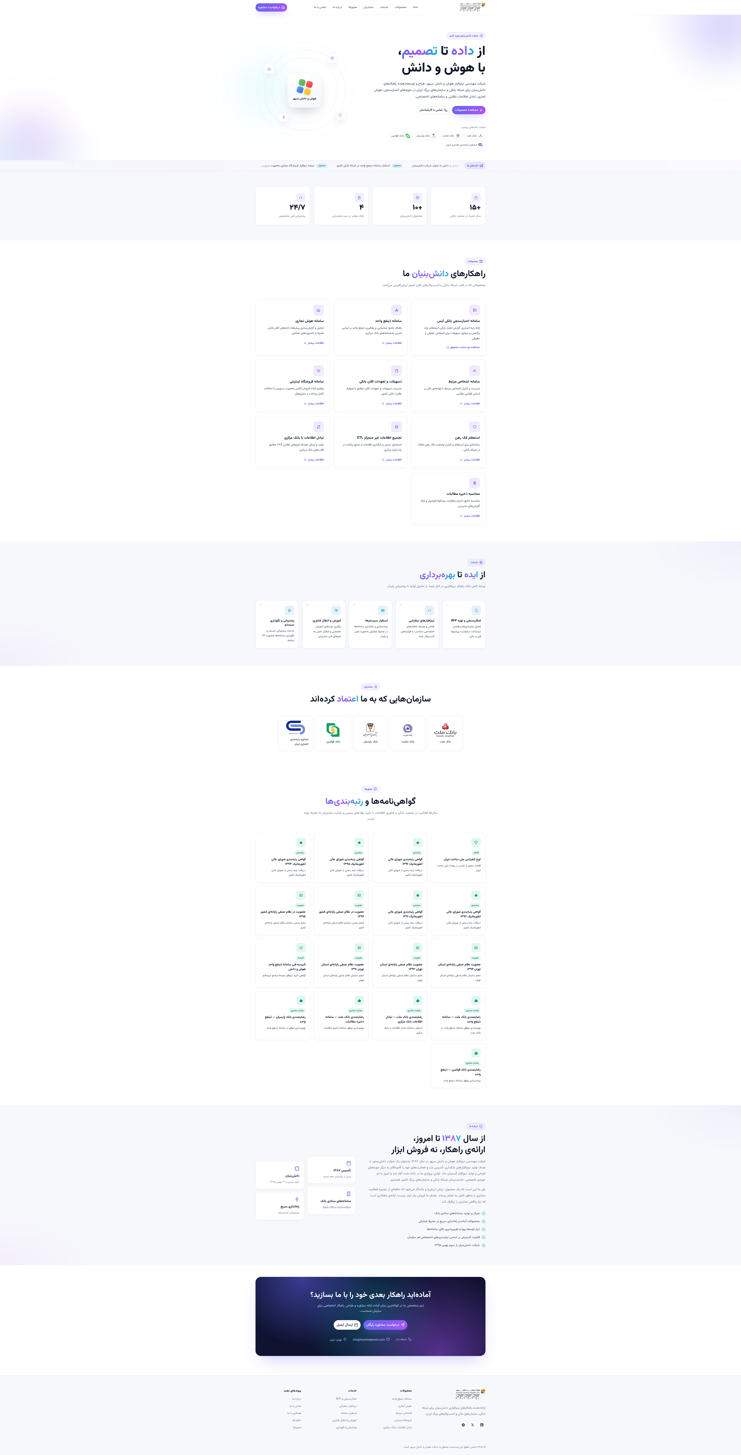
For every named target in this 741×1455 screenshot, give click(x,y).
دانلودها (296, 1420)
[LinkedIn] (482, 1425)
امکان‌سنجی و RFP (346, 1399)
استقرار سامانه (349, 1413)
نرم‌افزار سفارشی (348, 1406)
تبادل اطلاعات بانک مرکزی (397, 1427)
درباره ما (337, 7)
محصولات (400, 7)
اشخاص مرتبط (404, 1413)
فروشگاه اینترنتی (403, 1420)
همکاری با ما (294, 1413)
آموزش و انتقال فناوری (344, 1420)
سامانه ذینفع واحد (402, 1399)
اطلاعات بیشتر (394, 343)
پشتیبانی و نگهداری (346, 1427)
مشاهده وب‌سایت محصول (465, 347)
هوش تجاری (405, 1406)
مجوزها (353, 7)
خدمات (384, 7)
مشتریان (368, 7)
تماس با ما (320, 7)
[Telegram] (463, 1425)
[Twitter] (472, 1425)
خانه (415, 7)
